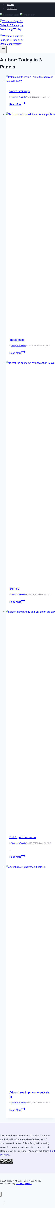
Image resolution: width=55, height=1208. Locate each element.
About (10, 4)
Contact (12, 8)
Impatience (16, 339)
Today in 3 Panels (18, 97)
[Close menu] (1, 1194)
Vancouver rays (19, 91)
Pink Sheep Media (24, 1184)
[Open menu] (3, 49)
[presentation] (30, 79)
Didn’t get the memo (22, 837)
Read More (17, 104)
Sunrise (14, 588)
